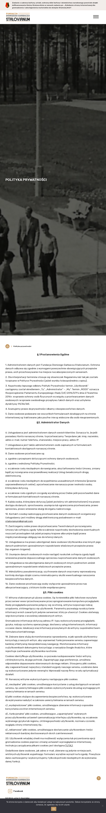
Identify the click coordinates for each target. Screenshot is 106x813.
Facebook (18, 791)
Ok (53, 809)
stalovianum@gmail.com (19, 521)
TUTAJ (69, 745)
